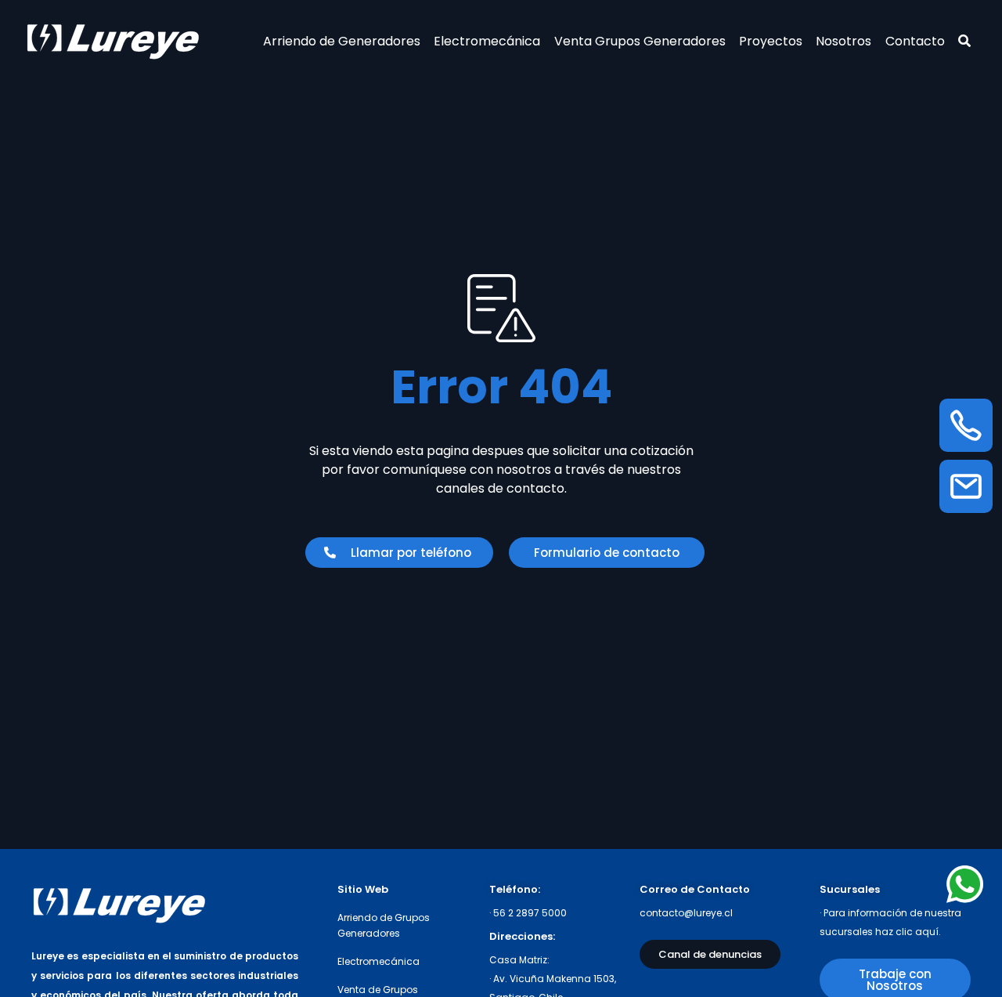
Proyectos (770, 41)
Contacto (915, 41)
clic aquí (917, 931)
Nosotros (843, 41)
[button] (399, 552)
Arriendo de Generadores (341, 41)
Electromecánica (487, 41)
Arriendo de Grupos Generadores (383, 925)
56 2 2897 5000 (530, 912)
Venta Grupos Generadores (640, 41)
